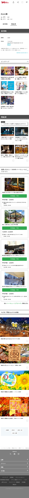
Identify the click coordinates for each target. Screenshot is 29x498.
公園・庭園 (15, 433)
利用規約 (11, 477)
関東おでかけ (14, 448)
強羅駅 (7, 430)
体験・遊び (20, 430)
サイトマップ (5, 477)
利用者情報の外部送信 (4, 479)
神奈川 (13, 430)
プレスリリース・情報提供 (14, 482)
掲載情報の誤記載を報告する (22, 52)
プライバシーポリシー (20, 477)
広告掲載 (23, 482)
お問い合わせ (4, 482)
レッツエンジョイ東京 (5, 448)
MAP (9, 44)
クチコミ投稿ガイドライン (16, 479)
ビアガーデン (18, 303)
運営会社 (14, 484)
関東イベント (21, 448)
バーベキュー (10, 303)
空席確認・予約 (14, 196)
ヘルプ (25, 479)
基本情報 (3, 31)
